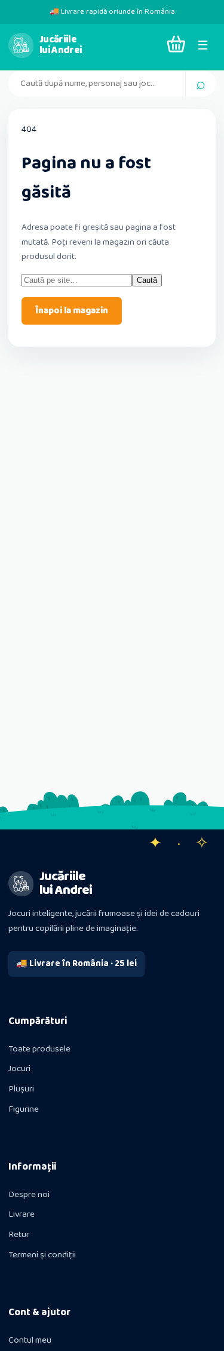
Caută (147, 280)
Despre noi (29, 1194)
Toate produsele (39, 1049)
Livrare (21, 1214)
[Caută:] (77, 280)
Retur (18, 1234)
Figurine (23, 1109)
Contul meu (29, 1340)
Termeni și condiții (42, 1255)
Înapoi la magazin (71, 311)
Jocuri (19, 1069)
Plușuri (21, 1089)
